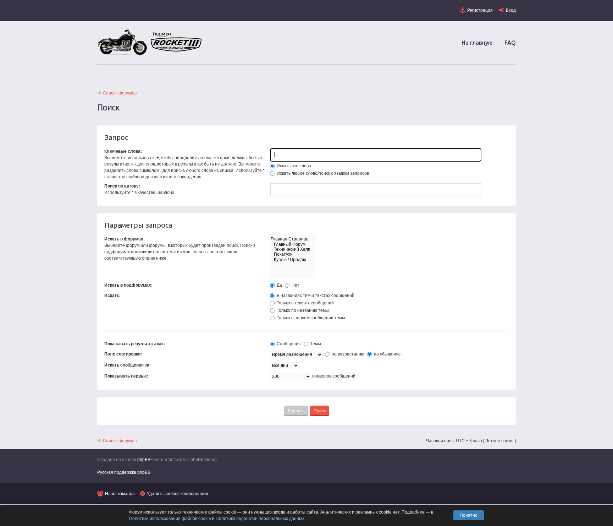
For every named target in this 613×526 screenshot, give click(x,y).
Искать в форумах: (124, 239)
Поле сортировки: (123, 354)
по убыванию (387, 354)
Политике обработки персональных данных (260, 518)
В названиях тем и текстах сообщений (315, 295)
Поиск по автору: (122, 186)
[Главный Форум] (293, 244)
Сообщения (288, 343)
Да (279, 285)
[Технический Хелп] (293, 249)
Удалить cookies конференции (177, 493)
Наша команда (120, 493)
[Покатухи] (293, 254)
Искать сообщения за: (127, 365)
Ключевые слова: (123, 151)
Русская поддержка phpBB (123, 472)
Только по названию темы (302, 310)
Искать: (112, 295)
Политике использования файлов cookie (170, 518)
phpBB (143, 459)
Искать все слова (293, 165)
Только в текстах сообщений (305, 302)
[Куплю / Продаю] (293, 259)
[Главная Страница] (293, 239)
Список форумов (120, 93)
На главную (477, 42)
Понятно (468, 515)
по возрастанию (347, 354)
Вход (511, 10)
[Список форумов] (150, 54)
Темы (315, 343)
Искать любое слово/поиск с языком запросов (322, 173)
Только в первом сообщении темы (310, 317)
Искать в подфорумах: (128, 285)
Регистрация (480, 10)
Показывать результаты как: (134, 343)
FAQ (510, 42)
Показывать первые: (126, 376)
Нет (295, 285)
